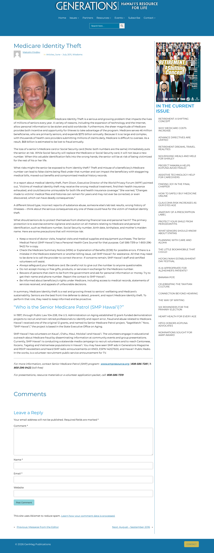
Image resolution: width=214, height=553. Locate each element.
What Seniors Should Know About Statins (177, 232)
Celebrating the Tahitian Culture (175, 285)
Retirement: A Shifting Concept (173, 120)
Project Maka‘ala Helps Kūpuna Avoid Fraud (174, 166)
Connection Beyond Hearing (178, 293)
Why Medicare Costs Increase (172, 129)
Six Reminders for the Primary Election (173, 308)
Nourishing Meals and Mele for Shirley (177, 157)
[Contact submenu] (154, 18)
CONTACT (191, 544)
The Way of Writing (171, 300)
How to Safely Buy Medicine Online (177, 194)
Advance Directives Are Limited (174, 138)
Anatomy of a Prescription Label (176, 213)
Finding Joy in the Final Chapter (174, 185)
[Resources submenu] (110, 18)
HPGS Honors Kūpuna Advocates (173, 324)
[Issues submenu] (78, 18)
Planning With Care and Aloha (174, 241)
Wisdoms (77, 54)
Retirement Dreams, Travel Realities (176, 148)
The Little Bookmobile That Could (176, 250)
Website (19, 487)
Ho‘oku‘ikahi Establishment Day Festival (177, 259)
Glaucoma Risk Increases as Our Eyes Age (177, 204)
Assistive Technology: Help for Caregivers (176, 176)
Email (18, 473)
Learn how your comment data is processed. (88, 515)
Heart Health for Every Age (177, 316)
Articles (50, 54)
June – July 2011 (63, 54)
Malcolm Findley (31, 52)
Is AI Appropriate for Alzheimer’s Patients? (173, 269)
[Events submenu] (124, 18)
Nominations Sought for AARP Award (175, 333)
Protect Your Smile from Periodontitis (175, 222)
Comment (21, 425)
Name (18, 459)
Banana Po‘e (166, 277)
